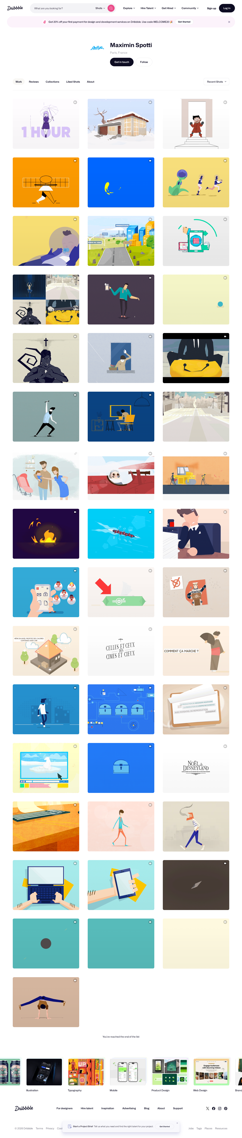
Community (189, 8)
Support (178, 1108)
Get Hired (167, 8)
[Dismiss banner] (177, 1123)
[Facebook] (213, 1108)
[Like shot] (73, 142)
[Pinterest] (225, 1108)
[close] (229, 22)
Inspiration (107, 1108)
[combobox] (61, 8)
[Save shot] (66, 142)
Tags (199, 1128)
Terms (39, 1128)
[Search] (111, 8)
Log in (226, 8)
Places (208, 1128)
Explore (127, 8)
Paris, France (118, 52)
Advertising (129, 1108)
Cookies (61, 1128)
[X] (207, 1108)
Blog (146, 1108)
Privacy (50, 1128)
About (161, 1108)
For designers (64, 1108)
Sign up (211, 8)
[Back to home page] (15, 8)
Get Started (184, 21)
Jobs (191, 1128)
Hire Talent (147, 8)
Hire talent (87, 1108)
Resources (221, 1128)
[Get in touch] (58, 142)
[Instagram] (219, 1108)
